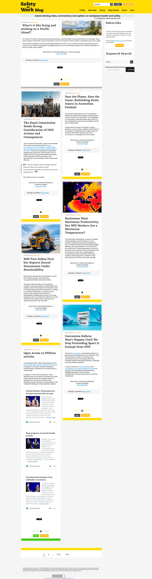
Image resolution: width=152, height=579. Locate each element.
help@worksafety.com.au (116, 41)
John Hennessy (83, 367)
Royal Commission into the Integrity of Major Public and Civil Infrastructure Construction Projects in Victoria (41, 148)
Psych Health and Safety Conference (37, 365)
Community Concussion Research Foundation (81, 369)
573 (59, 554)
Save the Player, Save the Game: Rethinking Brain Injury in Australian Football (82, 102)
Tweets (102, 10)
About (124, 10)
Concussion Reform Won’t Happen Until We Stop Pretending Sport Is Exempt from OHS (82, 342)
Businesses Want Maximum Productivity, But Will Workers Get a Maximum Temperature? (82, 226)
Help (132, 10)
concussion (77, 353)
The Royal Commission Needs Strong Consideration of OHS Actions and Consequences (39, 130)
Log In (118, 4)
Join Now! (119, 45)
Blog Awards (113, 10)
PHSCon (53, 365)
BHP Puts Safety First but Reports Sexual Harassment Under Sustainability (39, 265)
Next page (67, 554)
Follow (82, 10)
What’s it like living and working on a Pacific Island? (38, 29)
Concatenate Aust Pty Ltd (66, 578)
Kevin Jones (34, 22)
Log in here (44, 60)
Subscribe (128, 4)
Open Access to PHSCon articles (40, 355)
